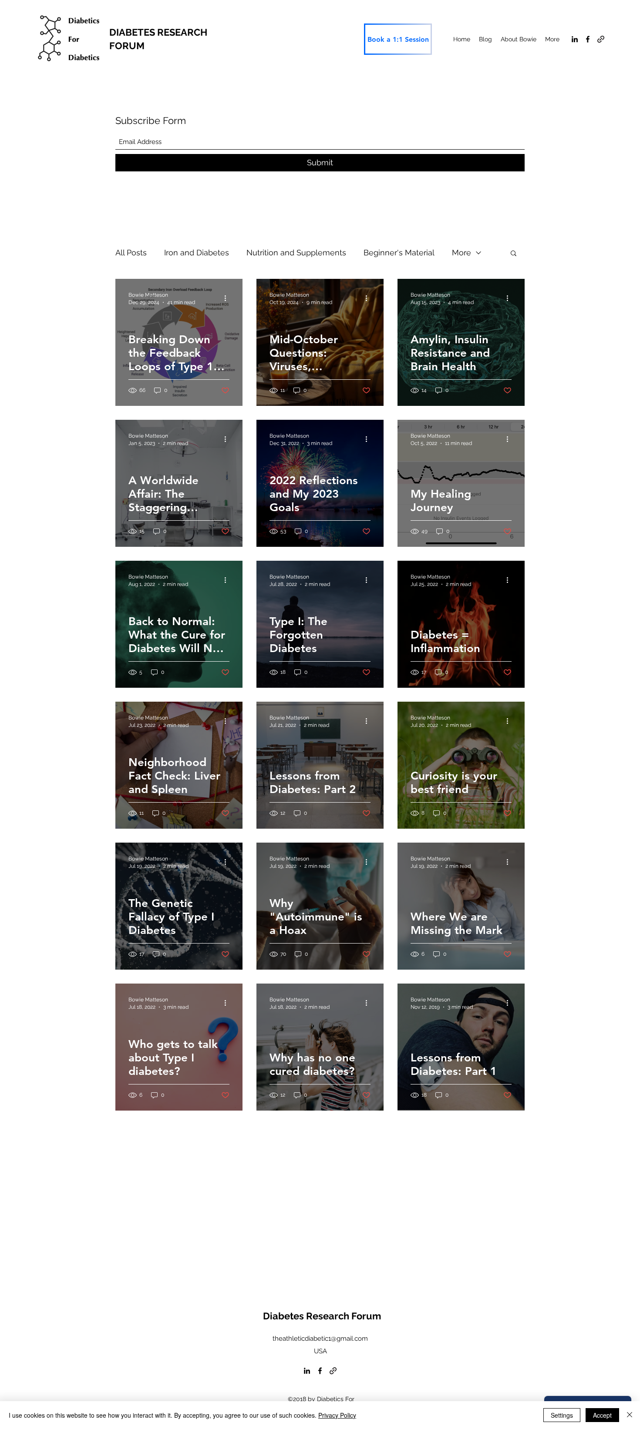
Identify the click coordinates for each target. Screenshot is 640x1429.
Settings (562, 1415)
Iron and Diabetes (196, 252)
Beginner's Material (399, 252)
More (461, 252)
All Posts (131, 252)
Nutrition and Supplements (296, 252)
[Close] (629, 1415)
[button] (513, 253)
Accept (602, 1415)
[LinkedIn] (574, 39)
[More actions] (228, 298)
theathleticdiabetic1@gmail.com (320, 1338)
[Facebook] (587, 39)
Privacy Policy (337, 1415)
